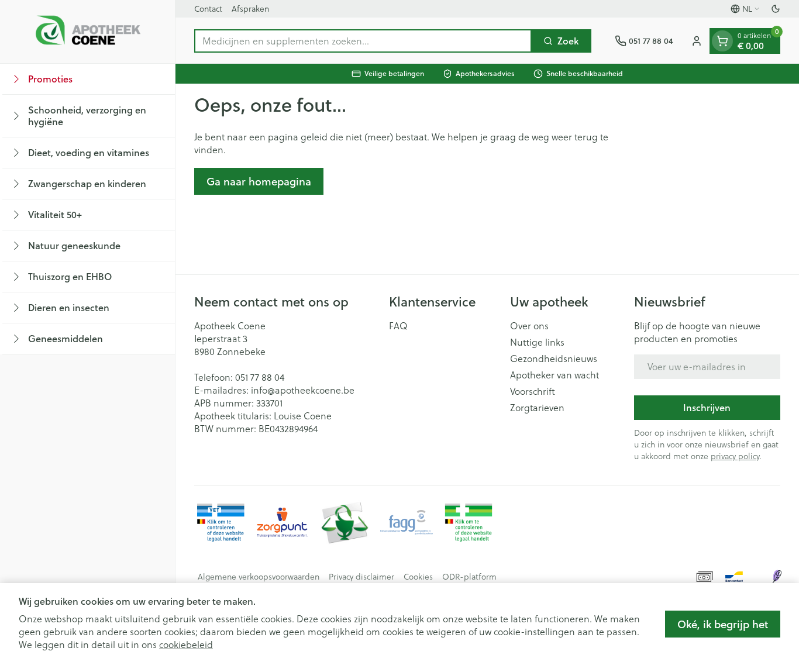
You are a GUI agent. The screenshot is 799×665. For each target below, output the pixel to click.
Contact (208, 9)
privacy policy (735, 456)
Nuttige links (537, 342)
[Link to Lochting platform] (777, 577)
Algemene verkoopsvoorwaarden (258, 577)
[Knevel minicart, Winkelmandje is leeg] (722, 40)
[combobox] (363, 41)
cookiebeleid (186, 644)
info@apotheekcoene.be (302, 390)
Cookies (418, 577)
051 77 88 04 (259, 377)
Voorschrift (532, 391)
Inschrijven (707, 407)
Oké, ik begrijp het (722, 624)
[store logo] (87, 31)
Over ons (529, 325)
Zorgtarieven (537, 407)
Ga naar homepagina (258, 181)
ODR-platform (469, 577)
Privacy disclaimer (361, 577)
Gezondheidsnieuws (553, 358)
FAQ (398, 325)
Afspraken (250, 9)
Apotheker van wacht (554, 374)
